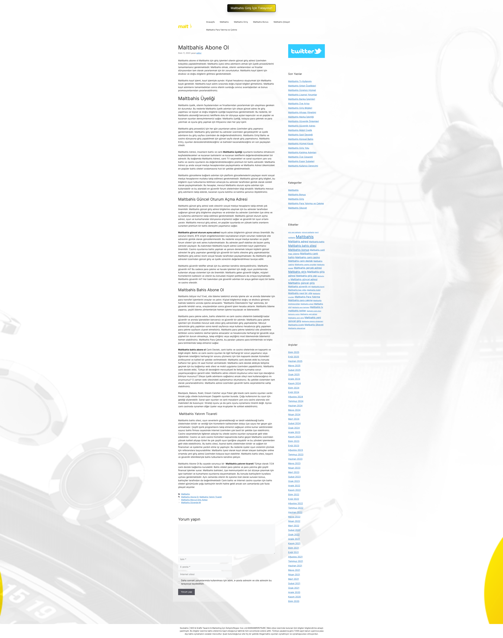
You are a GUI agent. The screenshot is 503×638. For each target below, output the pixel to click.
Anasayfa (210, 22)
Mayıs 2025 (294, 365)
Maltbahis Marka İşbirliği (301, 117)
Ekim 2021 (293, 548)
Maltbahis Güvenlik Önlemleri (303, 121)
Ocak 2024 (294, 428)
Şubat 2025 (294, 370)
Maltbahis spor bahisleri (300, 307)
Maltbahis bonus (298, 249)
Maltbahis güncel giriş (301, 283)
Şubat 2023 (294, 476)
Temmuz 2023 (295, 454)
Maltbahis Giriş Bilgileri (300, 108)
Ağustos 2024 (295, 396)
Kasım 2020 (294, 597)
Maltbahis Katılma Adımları (302, 152)
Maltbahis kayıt (317, 287)
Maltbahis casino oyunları (305, 264)
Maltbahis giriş (297, 271)
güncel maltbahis (308, 232)
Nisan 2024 (294, 414)
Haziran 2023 (295, 459)
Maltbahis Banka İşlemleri (301, 99)
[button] (251, 8)
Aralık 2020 (294, 592)
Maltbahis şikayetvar (296, 328)
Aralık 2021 (294, 539)
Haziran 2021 (295, 565)
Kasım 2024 (294, 383)
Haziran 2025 (295, 361)
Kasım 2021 (294, 543)
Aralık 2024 (294, 379)
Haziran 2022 (295, 512)
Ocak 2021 (293, 588)
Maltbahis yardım (294, 314)
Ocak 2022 (294, 534)
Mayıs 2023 (294, 463)
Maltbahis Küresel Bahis (300, 139)
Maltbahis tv (316, 307)
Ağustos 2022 (295, 503)
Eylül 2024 (293, 392)
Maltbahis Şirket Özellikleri (302, 85)
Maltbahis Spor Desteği (300, 134)
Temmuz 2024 (295, 401)
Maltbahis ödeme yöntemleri (312, 321)
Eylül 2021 (293, 552)
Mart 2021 (293, 579)
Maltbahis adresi (298, 241)
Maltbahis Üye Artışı (299, 103)
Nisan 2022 (294, 521)
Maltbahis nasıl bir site (300, 293)
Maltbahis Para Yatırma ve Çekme (221, 30)
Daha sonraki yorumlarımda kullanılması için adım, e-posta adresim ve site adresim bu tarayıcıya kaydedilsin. (226, 582)
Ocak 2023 (294, 481)
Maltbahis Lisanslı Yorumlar (302, 94)
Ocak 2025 (294, 374)
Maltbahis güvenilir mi (299, 286)
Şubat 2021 (294, 583)
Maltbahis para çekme (300, 300)
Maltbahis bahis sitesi (302, 245)
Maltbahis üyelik (296, 325)
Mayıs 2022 (294, 516)
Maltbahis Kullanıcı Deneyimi (303, 166)
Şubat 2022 (294, 530)
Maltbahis (224, 22)
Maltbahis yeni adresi (308, 314)
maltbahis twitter (297, 310)
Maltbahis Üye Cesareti (300, 157)
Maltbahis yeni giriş (296, 318)
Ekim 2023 (293, 441)
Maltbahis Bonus (260, 22)
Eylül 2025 (293, 356)
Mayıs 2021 (294, 570)
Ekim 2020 (293, 601)
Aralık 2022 (294, 485)
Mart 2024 (293, 419)
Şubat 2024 (294, 423)
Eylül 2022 (293, 499)
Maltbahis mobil (313, 290)
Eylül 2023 (293, 445)
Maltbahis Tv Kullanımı (300, 81)
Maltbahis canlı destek (300, 261)
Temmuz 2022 (295, 508)
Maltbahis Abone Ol (189, 497)
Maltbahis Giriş (241, 22)
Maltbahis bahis (316, 241)
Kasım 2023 (294, 436)
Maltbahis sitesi (307, 304)
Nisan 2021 (294, 574)
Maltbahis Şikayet (282, 22)
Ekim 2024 (293, 388)
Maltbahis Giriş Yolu (298, 148)
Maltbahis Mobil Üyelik (300, 130)
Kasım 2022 (294, 490)
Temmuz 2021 (295, 561)
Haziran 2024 (295, 405)
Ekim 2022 (293, 494)
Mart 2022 (293, 525)
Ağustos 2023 (295, 450)
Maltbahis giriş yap (306, 275)
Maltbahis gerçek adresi (308, 267)
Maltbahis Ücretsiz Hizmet (302, 90)
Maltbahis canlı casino (307, 257)
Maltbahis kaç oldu (297, 290)
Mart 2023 (293, 472)
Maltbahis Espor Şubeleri (301, 161)
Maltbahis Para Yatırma (307, 296)
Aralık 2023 (294, 432)
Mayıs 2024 (294, 410)
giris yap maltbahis (294, 232)
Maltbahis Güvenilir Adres (301, 125)
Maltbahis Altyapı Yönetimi (302, 112)
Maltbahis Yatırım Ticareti (210, 497)
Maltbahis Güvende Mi (191, 502)
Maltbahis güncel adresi (304, 279)
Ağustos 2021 (295, 556)
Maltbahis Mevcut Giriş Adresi (194, 500)
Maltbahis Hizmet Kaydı (300, 143)
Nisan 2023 (294, 468)
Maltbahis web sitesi (314, 311)
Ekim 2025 (293, 352)
